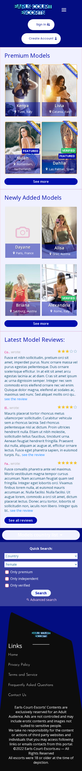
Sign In (41, 24)
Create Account (41, 38)
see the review (15, 399)
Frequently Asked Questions (30, 685)
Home (13, 655)
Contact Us (17, 695)
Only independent (23, 578)
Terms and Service (22, 675)
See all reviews (21, 520)
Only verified (19, 585)
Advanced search (43, 599)
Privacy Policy (19, 665)
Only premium (21, 572)
